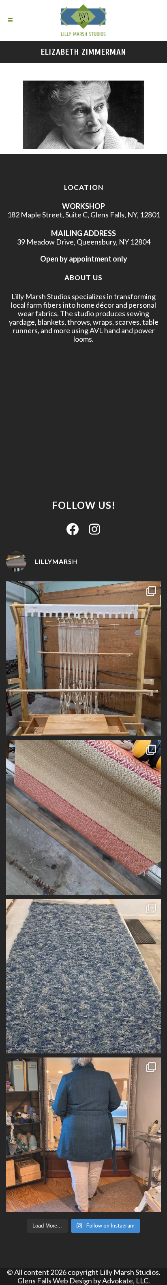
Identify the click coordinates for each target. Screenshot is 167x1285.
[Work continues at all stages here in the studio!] (83, 1134)
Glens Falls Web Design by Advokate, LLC (82, 1280)
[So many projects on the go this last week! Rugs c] (83, 976)
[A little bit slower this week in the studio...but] (83, 658)
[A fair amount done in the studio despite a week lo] (83, 817)
